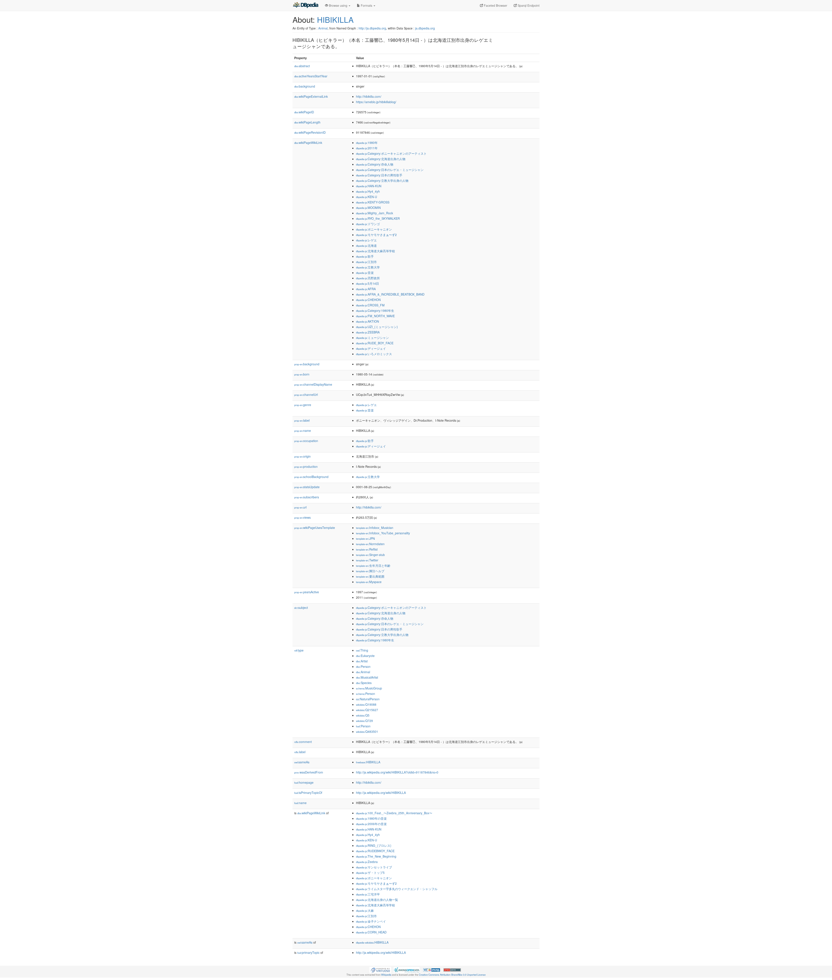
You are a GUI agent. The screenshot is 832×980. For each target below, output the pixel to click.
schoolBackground (311, 477)
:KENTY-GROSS (372, 202)
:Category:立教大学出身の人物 (382, 180)
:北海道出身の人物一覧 (377, 899)
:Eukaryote (365, 655)
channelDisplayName (313, 384)
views (302, 517)
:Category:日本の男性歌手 (379, 175)
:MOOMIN (368, 207)
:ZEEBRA (368, 332)
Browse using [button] (338, 5)
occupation (306, 441)
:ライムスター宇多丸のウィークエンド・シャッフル (396, 889)
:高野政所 (368, 278)
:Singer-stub (370, 555)
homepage (304, 782)
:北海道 (366, 245)
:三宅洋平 (368, 894)
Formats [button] (366, 5)
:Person (363, 666)
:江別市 (366, 262)
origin (302, 456)
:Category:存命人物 (374, 164)
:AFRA (366, 289)
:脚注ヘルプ (370, 571)
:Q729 (364, 720)
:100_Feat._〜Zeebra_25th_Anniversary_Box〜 (394, 813)
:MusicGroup (369, 688)
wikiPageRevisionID (310, 132)
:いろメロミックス (374, 354)
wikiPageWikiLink (308, 142)
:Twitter (367, 560)
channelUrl (306, 394)
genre (302, 405)
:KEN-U (366, 197)
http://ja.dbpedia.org (372, 28)
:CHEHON (368, 299)
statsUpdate (307, 487)
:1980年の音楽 (371, 818)
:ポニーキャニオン (374, 229)
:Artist (362, 661)
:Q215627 (367, 710)
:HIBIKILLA (368, 762)
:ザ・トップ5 (370, 872)
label (302, 420)
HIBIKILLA (335, 19)
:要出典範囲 (370, 576)
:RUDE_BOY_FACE (374, 343)
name (302, 430)
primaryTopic (308, 952)
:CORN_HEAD (371, 932)
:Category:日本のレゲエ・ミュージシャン (390, 169)
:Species (364, 683)
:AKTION (367, 321)
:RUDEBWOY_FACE (375, 851)
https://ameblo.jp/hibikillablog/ (376, 102)
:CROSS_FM (370, 305)
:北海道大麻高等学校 (375, 251)
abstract (302, 66)
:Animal (363, 672)
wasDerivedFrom (308, 772)
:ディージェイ (371, 348)
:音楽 (365, 272)
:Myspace (369, 582)
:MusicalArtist (367, 677)
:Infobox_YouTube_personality (383, 533)
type (299, 650)
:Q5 (362, 715)
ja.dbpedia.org (425, 28)
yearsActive (306, 592)
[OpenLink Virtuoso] (380, 969)
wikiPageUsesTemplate (314, 527)
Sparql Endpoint (528, 5)
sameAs (301, 762)
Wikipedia (386, 974)
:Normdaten (370, 544)
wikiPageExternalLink (311, 96)
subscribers (306, 497)
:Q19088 (366, 704)
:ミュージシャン (372, 337)
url (300, 507)
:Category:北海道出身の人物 (380, 159)
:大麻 (365, 910)
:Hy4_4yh (368, 191)
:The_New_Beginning (376, 856)
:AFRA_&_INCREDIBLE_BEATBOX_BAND (390, 294)
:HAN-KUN (368, 186)
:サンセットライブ (374, 867)
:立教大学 (368, 267)
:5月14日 (367, 283)
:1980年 (367, 142)
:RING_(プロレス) (373, 845)
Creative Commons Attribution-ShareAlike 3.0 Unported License (452, 974)
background (304, 86)
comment (303, 741)
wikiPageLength (307, 122)
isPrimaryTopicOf (308, 792)
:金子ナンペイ (371, 921)
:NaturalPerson (368, 699)
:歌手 (365, 256)
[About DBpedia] (305, 5)
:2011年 (367, 148)
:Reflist (367, 549)
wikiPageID (304, 112)
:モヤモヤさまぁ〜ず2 (376, 234)
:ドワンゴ (368, 224)
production (306, 466)
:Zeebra (367, 862)
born (301, 374)
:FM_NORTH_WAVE (375, 316)
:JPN (365, 538)
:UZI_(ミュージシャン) (377, 327)
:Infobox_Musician (374, 527)
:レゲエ (366, 240)
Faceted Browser (495, 5)
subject (301, 607)
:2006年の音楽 (371, 824)
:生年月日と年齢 (373, 565)
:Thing (362, 650)
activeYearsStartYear (310, 76)
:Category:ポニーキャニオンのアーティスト (391, 153)
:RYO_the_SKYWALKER (378, 218)
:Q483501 (367, 731)
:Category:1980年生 (375, 310)
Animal (323, 28)
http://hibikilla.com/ (368, 96)
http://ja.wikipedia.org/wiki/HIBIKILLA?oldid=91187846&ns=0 (397, 772)
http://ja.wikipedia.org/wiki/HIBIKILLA (381, 792)
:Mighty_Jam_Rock (374, 213)
